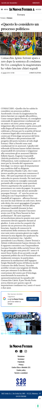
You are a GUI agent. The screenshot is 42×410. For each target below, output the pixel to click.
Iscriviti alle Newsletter (9, 3)
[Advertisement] (18, 92)
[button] (21, 323)
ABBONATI (36, 3)
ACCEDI (38, 9)
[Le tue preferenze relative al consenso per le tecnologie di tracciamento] (38, 406)
